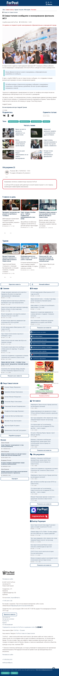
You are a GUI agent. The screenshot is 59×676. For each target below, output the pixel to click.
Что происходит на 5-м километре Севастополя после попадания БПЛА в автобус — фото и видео (42, 426)
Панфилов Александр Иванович (14, 411)
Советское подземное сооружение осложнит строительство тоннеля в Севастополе (14, 356)
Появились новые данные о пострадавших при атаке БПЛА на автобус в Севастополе (48, 215)
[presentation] (5, 233)
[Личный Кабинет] (46, 2)
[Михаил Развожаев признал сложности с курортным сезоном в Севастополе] (11, 244)
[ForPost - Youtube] (40, 627)
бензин (16, 208)
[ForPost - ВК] (38, 627)
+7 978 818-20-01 (7, 659)
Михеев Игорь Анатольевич (13, 421)
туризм (16, 252)
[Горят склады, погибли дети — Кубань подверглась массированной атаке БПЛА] (29, 200)
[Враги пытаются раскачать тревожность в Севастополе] (8, 129)
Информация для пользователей (20, 605)
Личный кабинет (44, 284)
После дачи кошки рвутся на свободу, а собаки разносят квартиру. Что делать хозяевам (13, 349)
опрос (34, 252)
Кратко (4, 623)
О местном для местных (40, 340)
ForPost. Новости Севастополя (25, 633)
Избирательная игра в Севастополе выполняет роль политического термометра (14, 472)
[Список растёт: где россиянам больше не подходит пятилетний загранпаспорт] (48, 244)
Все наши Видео (37, 336)
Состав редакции (7, 624)
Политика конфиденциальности (44, 670)
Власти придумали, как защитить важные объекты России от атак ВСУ (13, 315)
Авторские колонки (8, 619)
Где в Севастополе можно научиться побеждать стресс (12, 334)
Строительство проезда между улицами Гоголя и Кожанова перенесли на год (13, 369)
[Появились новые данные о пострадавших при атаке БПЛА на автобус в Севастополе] (48, 200)
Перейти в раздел (15, 435)
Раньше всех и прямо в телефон (42, 347)
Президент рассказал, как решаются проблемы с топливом (11, 214)
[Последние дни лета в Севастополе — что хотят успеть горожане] (29, 244)
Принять (14, 673)
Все (4, 9)
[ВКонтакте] (4, 115)
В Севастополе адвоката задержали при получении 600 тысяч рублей (13, 321)
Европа (52, 252)
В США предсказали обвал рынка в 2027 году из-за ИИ (13, 328)
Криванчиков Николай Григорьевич (15, 430)
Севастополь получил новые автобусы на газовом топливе (13, 341)
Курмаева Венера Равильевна (14, 392)
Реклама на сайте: (7, 654)
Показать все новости (15, 376)
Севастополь (10, 9)
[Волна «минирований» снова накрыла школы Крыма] (8, 140)
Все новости (6, 617)
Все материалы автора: (14, 107)
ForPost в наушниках (39, 358)
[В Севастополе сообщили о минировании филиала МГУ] (36, 151)
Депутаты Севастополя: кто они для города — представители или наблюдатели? (14, 454)
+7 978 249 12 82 (7, 601)
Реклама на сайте (7, 579)
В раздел (15, 478)
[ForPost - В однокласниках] (42, 627)
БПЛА (34, 208)
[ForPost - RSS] (36, 627)
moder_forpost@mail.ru (13, 597)
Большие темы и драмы (40, 351)
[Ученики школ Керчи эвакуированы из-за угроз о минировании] (8, 151)
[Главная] (12, 2)
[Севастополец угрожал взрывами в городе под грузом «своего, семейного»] (36, 140)
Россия (21, 9)
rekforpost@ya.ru (7, 662)
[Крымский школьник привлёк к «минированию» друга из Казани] (36, 129)
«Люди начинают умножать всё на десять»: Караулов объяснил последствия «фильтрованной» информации (14, 294)
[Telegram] (12, 115)
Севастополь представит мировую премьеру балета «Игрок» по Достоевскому (14, 308)
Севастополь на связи (39, 332)
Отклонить (5, 673)
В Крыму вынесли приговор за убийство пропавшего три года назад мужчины (13, 301)
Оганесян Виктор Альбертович (14, 416)
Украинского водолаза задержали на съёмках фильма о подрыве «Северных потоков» (42, 314)
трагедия (51, 208)
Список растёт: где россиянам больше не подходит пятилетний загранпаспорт (46, 259)
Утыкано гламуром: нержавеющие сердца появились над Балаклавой (13, 463)
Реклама (33, 9)
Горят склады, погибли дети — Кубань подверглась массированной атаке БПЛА (28, 216)
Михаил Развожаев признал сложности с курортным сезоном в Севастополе (9, 259)
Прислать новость (15, 284)
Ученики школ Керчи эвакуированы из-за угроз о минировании (22, 154)
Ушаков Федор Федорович (13, 387)
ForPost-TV (5, 621)
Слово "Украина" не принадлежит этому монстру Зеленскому (12, 445)
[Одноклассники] (8, 115)
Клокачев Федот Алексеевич (13, 401)
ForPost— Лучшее (19, 630)
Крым (16, 9)
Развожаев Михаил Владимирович (15, 406)
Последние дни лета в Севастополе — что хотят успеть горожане (29, 258)
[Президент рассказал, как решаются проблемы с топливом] (11, 200)
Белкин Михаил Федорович (13, 397)
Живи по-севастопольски (40, 355)
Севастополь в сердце (39, 343)
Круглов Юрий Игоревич (12, 425)
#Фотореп (27, 9)
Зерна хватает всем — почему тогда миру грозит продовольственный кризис (14, 363)
